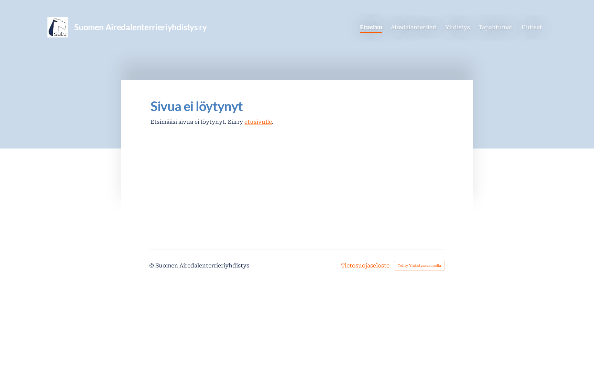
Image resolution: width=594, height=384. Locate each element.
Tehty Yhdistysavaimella (419, 265)
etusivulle (258, 122)
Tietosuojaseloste (365, 265)
